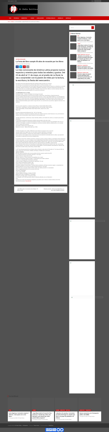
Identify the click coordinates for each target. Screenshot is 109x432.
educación (22, 59)
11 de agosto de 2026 (81, 63)
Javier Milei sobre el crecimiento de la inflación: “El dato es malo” (27, 189)
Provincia (16, 18)
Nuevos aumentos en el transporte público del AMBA (85, 67)
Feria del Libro (28, 181)
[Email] (28, 67)
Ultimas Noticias (75, 33)
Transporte (85, 65)
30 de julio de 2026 (81, 79)
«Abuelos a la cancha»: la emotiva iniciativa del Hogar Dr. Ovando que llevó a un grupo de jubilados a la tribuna (85, 58)
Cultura (18, 59)
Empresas (68, 18)
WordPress (51, 425)
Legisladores (40, 18)
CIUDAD (32, 18)
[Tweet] (21, 67)
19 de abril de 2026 (19, 63)
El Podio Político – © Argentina (21, 425)
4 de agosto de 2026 (81, 69)
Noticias (88, 54)
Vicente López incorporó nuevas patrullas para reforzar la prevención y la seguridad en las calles (84, 76)
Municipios (24, 18)
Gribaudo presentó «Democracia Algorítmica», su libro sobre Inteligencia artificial (54, 189)
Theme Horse (36, 425)
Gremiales (60, 18)
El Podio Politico (27, 63)
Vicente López (85, 72)
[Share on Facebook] (17, 67)
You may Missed (13, 396)
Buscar (92, 27)
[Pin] (24, 67)
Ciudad (78, 43)
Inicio (93, 1)
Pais (10, 18)
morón (78, 54)
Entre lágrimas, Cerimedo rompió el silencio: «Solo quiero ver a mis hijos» (84, 39)
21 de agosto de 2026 (81, 41)
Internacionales (50, 18)
